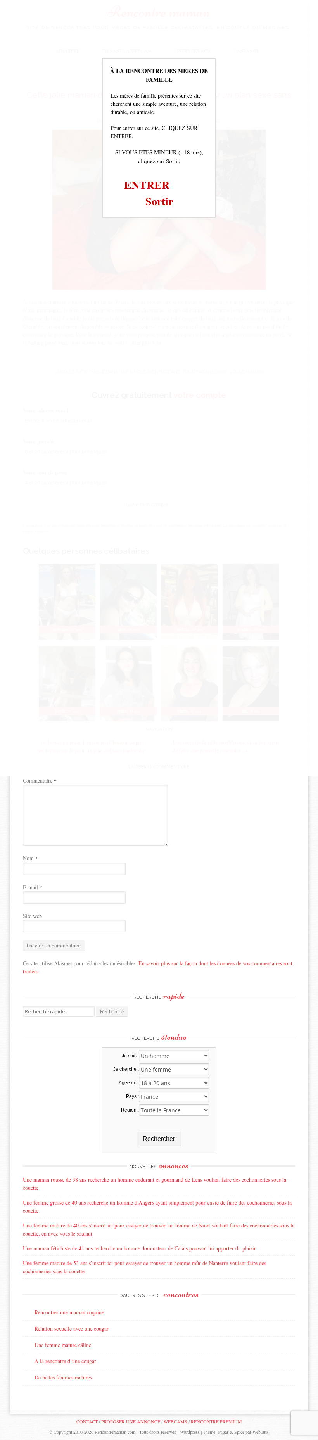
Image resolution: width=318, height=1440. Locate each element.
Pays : (132, 1096)
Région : (129, 1110)
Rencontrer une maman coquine (69, 1312)
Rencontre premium (216, 1421)
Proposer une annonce (130, 1421)
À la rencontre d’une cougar (65, 1361)
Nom (30, 858)
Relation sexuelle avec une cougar (72, 1328)
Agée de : (128, 1083)
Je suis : (130, 1055)
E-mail (32, 887)
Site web (32, 916)
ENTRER (146, 185)
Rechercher (159, 1139)
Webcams (175, 1421)
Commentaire (40, 780)
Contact (87, 1421)
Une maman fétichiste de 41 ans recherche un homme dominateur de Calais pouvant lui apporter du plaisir (139, 1248)
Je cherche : (125, 1069)
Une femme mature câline (63, 1344)
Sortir (159, 201)
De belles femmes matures (63, 1377)
